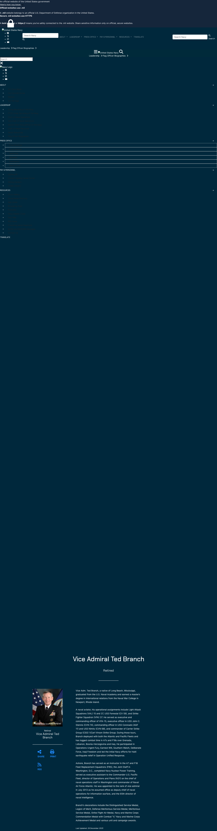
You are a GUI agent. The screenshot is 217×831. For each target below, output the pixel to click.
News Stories (14, 165)
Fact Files (12, 217)
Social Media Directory (17, 198)
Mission (11, 97)
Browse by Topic (15, 206)
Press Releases (15, 149)
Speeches (13, 157)
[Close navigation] (1, 64)
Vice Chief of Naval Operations (21, 121)
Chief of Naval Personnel (18, 128)
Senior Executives (15, 132)
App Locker (13, 202)
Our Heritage (13, 101)
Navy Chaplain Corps (16, 214)
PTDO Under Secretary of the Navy (23, 113)
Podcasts (12, 210)
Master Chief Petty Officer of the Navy (25, 125)
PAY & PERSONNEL (7, 170)
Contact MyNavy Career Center (21, 178)
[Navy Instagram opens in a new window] (8, 39)
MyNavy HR (12, 174)
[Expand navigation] (96, 52)
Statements (14, 161)
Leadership (5, 48)
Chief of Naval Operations (19, 117)
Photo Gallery (14, 194)
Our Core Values (15, 89)
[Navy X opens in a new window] (8, 36)
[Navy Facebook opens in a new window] (8, 33)
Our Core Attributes (16, 93)
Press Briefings (15, 145)
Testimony (13, 153)
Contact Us (13, 233)
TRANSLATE (5, 237)
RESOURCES (5, 190)
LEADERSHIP (5, 105)
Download (56, 723)
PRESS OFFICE (6, 140)
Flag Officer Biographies (24, 48)
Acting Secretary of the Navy (20, 109)
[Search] (121, 52)
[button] (108, 4)
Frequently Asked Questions (20, 225)
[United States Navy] (12, 30)
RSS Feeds (12, 221)
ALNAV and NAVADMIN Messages (21, 229)
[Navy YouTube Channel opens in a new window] (8, 42)
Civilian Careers (14, 186)
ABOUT (3, 85)
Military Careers (14, 182)
